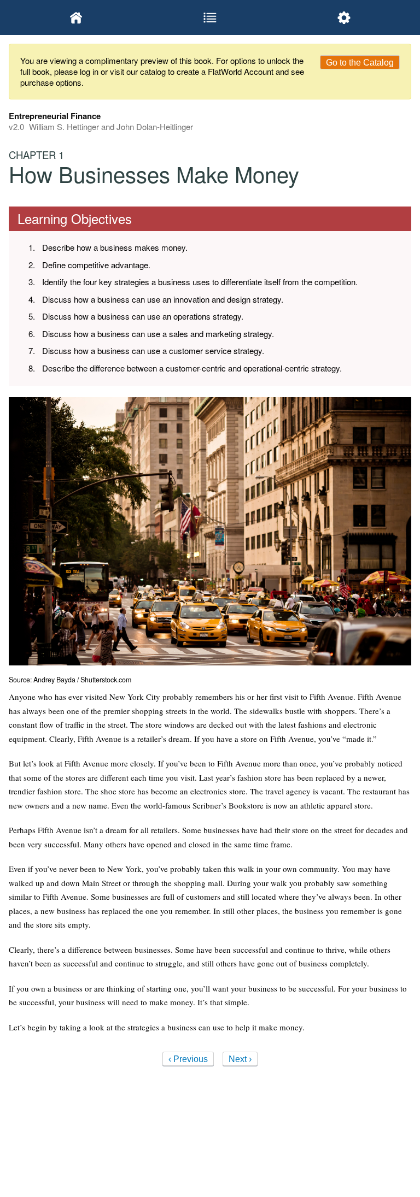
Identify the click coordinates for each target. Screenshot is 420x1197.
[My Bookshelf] (76, 17)
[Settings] (344, 17)
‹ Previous (188, 1059)
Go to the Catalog (360, 62)
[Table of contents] (210, 17)
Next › (240, 1059)
